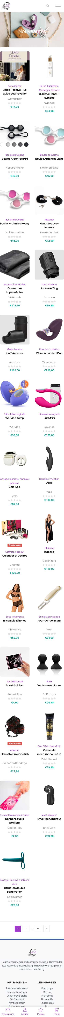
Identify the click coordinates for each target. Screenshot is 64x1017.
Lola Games (14, 897)
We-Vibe (14, 427)
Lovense (49, 427)
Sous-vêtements (15, 616)
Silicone (55, 90)
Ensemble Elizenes (14, 620)
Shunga (15, 564)
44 (38, 928)
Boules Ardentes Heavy (14, 223)
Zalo (15, 496)
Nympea (49, 103)
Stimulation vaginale (14, 414)
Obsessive (14, 629)
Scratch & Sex (15, 685)
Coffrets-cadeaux (14, 551)
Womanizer (15, 98)
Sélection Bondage (15, 763)
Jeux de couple (15, 681)
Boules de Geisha (14, 154)
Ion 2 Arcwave (14, 353)
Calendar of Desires (14, 555)
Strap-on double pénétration (14, 890)
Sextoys (4, 879)
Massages (44, 90)
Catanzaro (49, 560)
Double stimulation (49, 349)
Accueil (31, 25)
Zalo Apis (14, 487)
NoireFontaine (15, 167)
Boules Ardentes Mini (15, 158)
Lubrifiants (53, 85)
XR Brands (14, 297)
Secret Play (15, 694)
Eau (40, 746)
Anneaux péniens (9, 478)
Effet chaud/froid (52, 746)
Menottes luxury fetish (15, 754)
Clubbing (49, 547)
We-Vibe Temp (14, 418)
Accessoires (14, 85)
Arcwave (49, 297)
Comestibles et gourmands (14, 814)
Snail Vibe (49, 828)
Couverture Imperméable (14, 290)
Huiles (42, 85)
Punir (49, 681)
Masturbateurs (49, 284)
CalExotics (49, 694)
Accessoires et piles (14, 284)
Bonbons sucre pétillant (14, 821)
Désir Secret (49, 759)
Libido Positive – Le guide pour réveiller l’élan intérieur (15, 93)
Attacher (49, 219)
